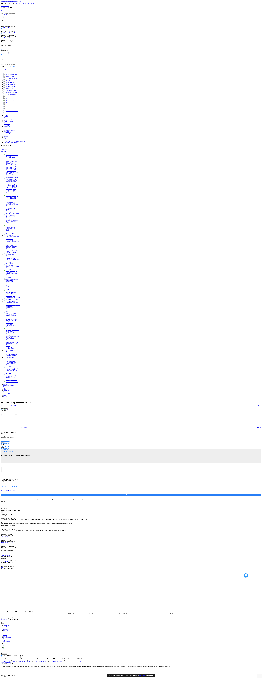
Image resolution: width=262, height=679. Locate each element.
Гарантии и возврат (7, 388)
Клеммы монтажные (11, 341)
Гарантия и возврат (7, 640)
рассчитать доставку (5, 441)
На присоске (9, 260)
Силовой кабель (10, 314)
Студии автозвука (5, 1)
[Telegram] (5, 409)
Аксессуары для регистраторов (13, 262)
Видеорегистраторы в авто (12, 255)
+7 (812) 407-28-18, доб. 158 (9, 27)
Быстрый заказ (9, 415)
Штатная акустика (10, 173)
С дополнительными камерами (13, 259)
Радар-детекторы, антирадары (13, 266)
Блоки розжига (9, 364)
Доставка (5, 386)
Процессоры (9, 205)
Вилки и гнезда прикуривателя (13, 344)
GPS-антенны (9, 242)
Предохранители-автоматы (12, 336)
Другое (7, 289)
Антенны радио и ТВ (11, 376)
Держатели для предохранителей (13, 333)
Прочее (7, 311)
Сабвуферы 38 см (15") (11, 187)
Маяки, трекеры (9, 244)
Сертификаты (18, 1)
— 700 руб (6, 609)
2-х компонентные (10, 157)
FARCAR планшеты (10, 230)
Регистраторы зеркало (11, 257)
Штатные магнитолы (11, 229)
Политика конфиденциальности (8, 664)
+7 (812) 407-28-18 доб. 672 (9, 43)
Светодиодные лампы (11, 358)
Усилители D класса (10, 202)
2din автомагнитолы (10, 228)
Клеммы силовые (10, 338)
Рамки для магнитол (10, 351)
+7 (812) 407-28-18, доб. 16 (9, 32)
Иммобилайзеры (10, 240)
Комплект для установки (12, 318)
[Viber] (7, 409)
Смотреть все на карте (6, 662)
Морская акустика (10, 293)
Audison (22, 3)
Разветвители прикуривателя (13, 305)
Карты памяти (9, 263)
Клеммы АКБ (9, 337)
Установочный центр (8, 628)
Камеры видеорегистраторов (12, 275)
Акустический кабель (11, 315)
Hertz (16, 3)
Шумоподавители (10, 331)
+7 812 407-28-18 (6, 14)
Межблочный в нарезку (11, 321)
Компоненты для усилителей (13, 213)
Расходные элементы (11, 348)
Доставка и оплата (7, 638)
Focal (19, 3)
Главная (5, 395)
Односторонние (9, 239)
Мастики (8, 286)
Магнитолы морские (11, 233)
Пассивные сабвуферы (11, 182)
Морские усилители (10, 294)
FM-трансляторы (10, 307)
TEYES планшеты (10, 232)
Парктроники (9, 272)
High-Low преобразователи (12, 330)
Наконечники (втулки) (11, 343)
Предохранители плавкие (12, 335)
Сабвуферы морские (10, 190)
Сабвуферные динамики (11, 180)
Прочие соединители (11, 325)
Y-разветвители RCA (11, 320)
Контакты (5, 391)
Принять (149, 675)
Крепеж (8, 346)
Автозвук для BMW (10, 216)
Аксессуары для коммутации (12, 326)
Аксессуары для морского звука (13, 297)
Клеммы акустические (11, 339)
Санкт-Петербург (12, 66)
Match (32, 3)
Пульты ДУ (8, 212)
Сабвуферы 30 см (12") (11, 186)
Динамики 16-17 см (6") (11, 168)
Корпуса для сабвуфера (11, 191)
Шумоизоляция (9, 281)
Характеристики (9, 496)
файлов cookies (142, 675)
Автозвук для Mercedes (11, 217)
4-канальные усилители (11, 199)
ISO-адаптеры (9, 353)
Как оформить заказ (7, 637)
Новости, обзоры (7, 641)
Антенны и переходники (9, 397)
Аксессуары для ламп (11, 366)
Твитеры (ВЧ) (9, 160)
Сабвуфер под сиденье (11, 189)
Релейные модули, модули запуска (14, 250)
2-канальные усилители (11, 198)
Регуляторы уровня (10, 332)
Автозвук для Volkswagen (12, 220)
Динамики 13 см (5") (11, 167)
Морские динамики (10, 175)
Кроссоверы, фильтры (11, 174)
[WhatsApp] (4, 409)
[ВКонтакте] (1, 409)
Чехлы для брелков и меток (12, 246)
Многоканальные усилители (12, 200)
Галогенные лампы (10, 361)
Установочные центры (8, 385)
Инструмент (9, 347)
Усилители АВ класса (11, 203)
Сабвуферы (8, 222)
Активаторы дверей (10, 247)
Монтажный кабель (10, 316)
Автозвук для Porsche (11, 219)
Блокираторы (9, 248)
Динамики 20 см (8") (11, 169)
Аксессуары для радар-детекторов (14, 269)
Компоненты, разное (11, 252)
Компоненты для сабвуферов (12, 194)
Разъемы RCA (9, 323)
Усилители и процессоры (12, 223)
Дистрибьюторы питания (12, 342)
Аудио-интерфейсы (10, 209)
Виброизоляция (9, 280)
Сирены (8, 251)
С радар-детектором (10, 258)
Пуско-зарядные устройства (12, 302)
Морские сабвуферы (10, 296)
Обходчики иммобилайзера (12, 241)
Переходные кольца (10, 369)
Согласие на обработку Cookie (23, 664)
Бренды (5, 384)
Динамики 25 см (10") (11, 171)
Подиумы (8, 373)
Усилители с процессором (12, 204)
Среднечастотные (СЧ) (11, 161)
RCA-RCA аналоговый (11, 319)
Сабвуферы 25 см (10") (11, 185)
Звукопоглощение (10, 284)
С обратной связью (10, 237)
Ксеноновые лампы (10, 360)
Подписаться (3, 653)
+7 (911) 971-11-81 (7, 53)
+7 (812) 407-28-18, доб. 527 (9, 37)
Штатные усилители (11, 207)
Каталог (5, 396)
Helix (29, 3)
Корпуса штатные (10, 192)
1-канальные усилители (11, 197)
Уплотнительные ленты (11, 287)
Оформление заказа (7, 389)
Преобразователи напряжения (13, 303)
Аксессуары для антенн (11, 380)
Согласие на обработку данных (37, 664)
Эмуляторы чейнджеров (11, 308)
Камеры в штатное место (12, 274)
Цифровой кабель (10, 324)
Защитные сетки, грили (11, 370)
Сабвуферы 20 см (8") (11, 184)
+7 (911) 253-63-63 (7, 48)
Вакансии (5, 629)
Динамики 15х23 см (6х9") (12, 172)
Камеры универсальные (11, 273)
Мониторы (8, 277)
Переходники (9, 378)
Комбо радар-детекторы (11, 267)
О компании (6, 390)
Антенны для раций (10, 377)
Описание (3, 496)
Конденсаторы (9, 210)
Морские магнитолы (11, 292)
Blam (26, 3)
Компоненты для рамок (11, 354)
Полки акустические (11, 371)
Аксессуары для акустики (12, 177)
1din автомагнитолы (10, 227)
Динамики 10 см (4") (11, 166)
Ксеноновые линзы (10, 363)
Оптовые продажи (7, 393)
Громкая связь (9, 310)
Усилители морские (10, 208)
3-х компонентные (10, 158)
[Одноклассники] (2, 409)
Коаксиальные (9, 156)
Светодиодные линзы (11, 362)
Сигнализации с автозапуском (13, 236)
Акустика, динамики (11, 221)
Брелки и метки (9, 245)
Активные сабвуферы (11, 181)
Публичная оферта (49, 664)
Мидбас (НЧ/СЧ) (10, 162)
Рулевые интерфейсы (11, 355)
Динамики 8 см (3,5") (11, 164)
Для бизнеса (12, 1)
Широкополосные (10, 163)
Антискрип (8, 285)
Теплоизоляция (9, 282)
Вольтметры (9, 306)
